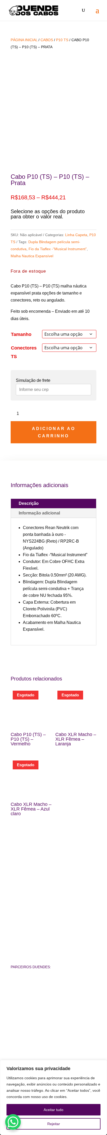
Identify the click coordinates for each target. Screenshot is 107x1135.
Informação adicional (39, 513)
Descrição (29, 503)
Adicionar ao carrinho (53, 432)
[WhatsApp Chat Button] (13, 1122)
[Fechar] (101, 1064)
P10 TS (62, 40)
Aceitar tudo (53, 1110)
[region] (53, 1097)
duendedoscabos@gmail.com (53, 886)
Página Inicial (24, 40)
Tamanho (21, 334)
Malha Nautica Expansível (32, 256)
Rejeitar (53, 1124)
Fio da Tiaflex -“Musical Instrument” (58, 249)
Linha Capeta (76, 235)
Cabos (47, 40)
